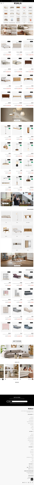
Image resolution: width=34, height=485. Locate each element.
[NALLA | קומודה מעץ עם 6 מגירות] (28, 62)
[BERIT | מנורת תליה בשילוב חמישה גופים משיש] (28, 164)
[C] (25, 32)
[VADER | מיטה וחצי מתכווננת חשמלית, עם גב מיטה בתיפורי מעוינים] (28, 327)
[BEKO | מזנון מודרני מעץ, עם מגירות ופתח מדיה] (28, 79)
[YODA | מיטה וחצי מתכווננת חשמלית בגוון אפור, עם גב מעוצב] (17, 310)
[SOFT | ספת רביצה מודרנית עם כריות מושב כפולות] (28, 46)
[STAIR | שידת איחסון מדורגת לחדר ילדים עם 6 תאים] (17, 293)
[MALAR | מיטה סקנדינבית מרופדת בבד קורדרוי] (6, 46)
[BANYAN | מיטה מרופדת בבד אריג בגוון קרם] (6, 62)
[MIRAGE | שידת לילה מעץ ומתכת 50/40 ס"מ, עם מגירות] (6, 293)
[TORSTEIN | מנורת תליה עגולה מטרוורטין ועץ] (28, 181)
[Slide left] (32, 1)
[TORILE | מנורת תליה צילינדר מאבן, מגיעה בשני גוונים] (17, 181)
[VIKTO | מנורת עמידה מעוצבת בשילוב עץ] (6, 130)
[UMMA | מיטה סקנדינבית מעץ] (6, 79)
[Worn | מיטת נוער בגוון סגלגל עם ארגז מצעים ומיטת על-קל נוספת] (17, 276)
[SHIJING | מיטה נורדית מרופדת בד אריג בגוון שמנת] (17, 62)
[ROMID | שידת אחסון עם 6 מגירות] (17, 46)
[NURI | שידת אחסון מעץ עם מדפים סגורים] (17, 79)
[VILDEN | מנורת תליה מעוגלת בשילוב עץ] (28, 147)
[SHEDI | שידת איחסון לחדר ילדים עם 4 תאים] (6, 276)
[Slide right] (1, 1)
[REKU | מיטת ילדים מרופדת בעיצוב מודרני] (28, 310)
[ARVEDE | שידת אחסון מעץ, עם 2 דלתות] (6, 96)
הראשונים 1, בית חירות (30, 476)
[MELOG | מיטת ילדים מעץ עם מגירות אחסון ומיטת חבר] (28, 276)
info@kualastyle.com (30, 467)
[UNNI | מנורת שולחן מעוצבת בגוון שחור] (17, 164)
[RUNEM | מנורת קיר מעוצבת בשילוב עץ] (28, 130)
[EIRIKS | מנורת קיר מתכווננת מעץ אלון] (6, 147)
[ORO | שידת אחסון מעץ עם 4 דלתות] (6, 310)
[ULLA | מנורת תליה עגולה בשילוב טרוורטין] (6, 164)
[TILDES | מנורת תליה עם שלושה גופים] (6, 181)
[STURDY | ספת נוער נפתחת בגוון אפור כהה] (28, 293)
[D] (9, 32)
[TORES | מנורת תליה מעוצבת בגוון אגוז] (17, 130)
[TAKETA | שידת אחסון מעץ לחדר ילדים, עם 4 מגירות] (6, 327)
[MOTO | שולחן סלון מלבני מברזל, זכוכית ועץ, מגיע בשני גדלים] (28, 96)
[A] (25, 27)
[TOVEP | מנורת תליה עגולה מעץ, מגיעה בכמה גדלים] (17, 147)
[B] (9, 27)
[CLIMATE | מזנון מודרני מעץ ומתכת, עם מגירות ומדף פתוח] (17, 96)
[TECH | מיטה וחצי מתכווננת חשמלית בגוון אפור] (17, 327)
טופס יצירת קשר (31, 468)
